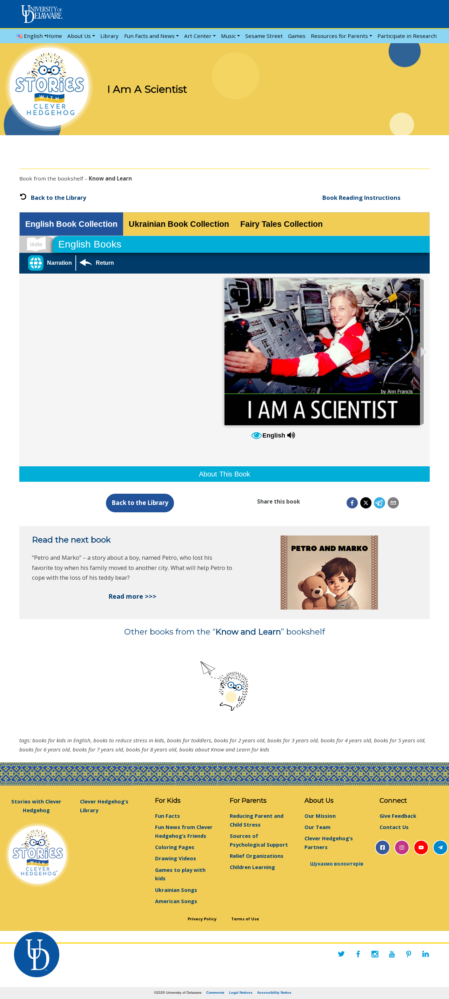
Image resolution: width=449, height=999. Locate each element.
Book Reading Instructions (361, 197)
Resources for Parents (339, 35)
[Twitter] (341, 954)
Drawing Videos (175, 858)
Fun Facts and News (149, 35)
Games (297, 35)
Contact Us (394, 826)
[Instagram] (375, 954)
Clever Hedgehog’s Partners (328, 842)
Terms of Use (245, 918)
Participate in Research (407, 35)
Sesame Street (264, 35)
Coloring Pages (174, 846)
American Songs (176, 901)
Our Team (317, 826)
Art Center (198, 35)
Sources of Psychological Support (259, 840)
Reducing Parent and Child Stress (256, 820)
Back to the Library (58, 197)
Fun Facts (167, 815)
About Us (79, 35)
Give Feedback (398, 815)
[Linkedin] (425, 954)
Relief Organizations (256, 855)
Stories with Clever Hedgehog (36, 806)
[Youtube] (392, 954)
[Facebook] (358, 954)
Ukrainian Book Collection (179, 224)
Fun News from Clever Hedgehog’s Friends (184, 831)
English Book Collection (71, 224)
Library (109, 35)
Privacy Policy (202, 918)
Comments (215, 992)
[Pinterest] (408, 954)
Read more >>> (132, 596)
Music (228, 35)
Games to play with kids (180, 874)
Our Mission (320, 815)
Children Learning (252, 866)
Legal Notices (241, 992)
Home (54, 35)
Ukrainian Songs (176, 889)
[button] (352, 502)
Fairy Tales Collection (281, 224)
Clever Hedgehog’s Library (104, 806)
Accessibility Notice (274, 992)
